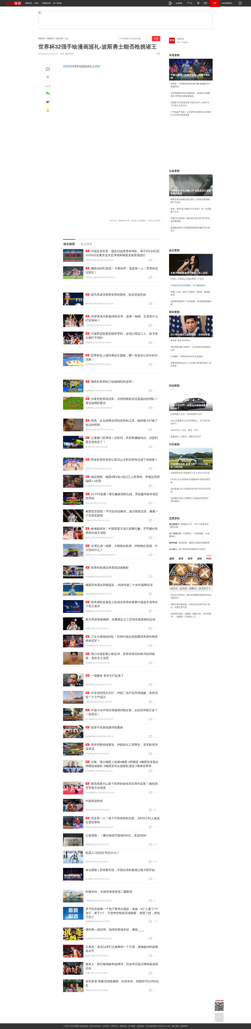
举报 (158, 54)
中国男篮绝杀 (94, 801)
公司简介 (106, 1026)
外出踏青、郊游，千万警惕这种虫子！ (188, 595)
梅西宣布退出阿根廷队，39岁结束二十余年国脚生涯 (119, 584)
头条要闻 (174, 170)
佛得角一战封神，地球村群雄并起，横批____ (115, 929)
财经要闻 (174, 312)
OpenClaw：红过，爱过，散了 (184, 430)
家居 (181, 558)
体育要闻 (174, 55)
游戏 (199, 558)
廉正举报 (175, 1026)
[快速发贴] (47, 69)
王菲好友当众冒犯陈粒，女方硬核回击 (188, 285)
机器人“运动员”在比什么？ (103, 852)
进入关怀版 (57, 3)
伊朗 (97, 66)
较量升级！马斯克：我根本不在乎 (186, 436)
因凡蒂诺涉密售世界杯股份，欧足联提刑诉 (118, 294)
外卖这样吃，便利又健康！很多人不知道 (189, 608)
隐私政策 (140, 1026)
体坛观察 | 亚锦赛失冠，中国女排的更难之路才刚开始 (120, 870)
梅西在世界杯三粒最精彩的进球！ (113, 381)
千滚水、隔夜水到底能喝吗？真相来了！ (189, 601)
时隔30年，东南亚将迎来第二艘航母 (109, 891)
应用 (36, 3)
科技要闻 (174, 385)
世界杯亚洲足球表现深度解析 (110, 567)
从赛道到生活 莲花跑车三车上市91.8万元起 (190, 473)
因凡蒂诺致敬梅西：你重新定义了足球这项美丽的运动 (120, 619)
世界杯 (67, 66)
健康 (171, 558)
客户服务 (131, 1026)
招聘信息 (123, 1026)
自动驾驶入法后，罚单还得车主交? (186, 414)
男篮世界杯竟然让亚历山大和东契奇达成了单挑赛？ (124, 459)
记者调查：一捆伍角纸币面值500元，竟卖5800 (116, 835)
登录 (215, 3)
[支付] (198, 3)
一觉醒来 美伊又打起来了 (107, 675)
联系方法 (114, 1026)
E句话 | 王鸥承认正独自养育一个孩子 (187, 279)
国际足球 (59, 39)
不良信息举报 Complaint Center (158, 1026)
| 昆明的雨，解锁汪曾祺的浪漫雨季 (189, 543)
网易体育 (50, 39)
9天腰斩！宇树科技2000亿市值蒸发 (187, 356)
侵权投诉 (184, 1026)
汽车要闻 (174, 444)
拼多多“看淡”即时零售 (180, 340)
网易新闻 (180, 39)
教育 (190, 558)
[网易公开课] (179, 3)
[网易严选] (190, 3)
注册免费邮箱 (226, 3)
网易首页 (28, 3)
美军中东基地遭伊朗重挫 (107, 727)
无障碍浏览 (46, 3)
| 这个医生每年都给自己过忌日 (187, 549)
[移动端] (170, 3)
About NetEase (95, 1026)
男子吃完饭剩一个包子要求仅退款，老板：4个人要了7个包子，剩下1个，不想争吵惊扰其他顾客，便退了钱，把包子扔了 (123, 913)
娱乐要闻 (174, 250)
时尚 (209, 558)
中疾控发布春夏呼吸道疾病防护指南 (187, 614)
